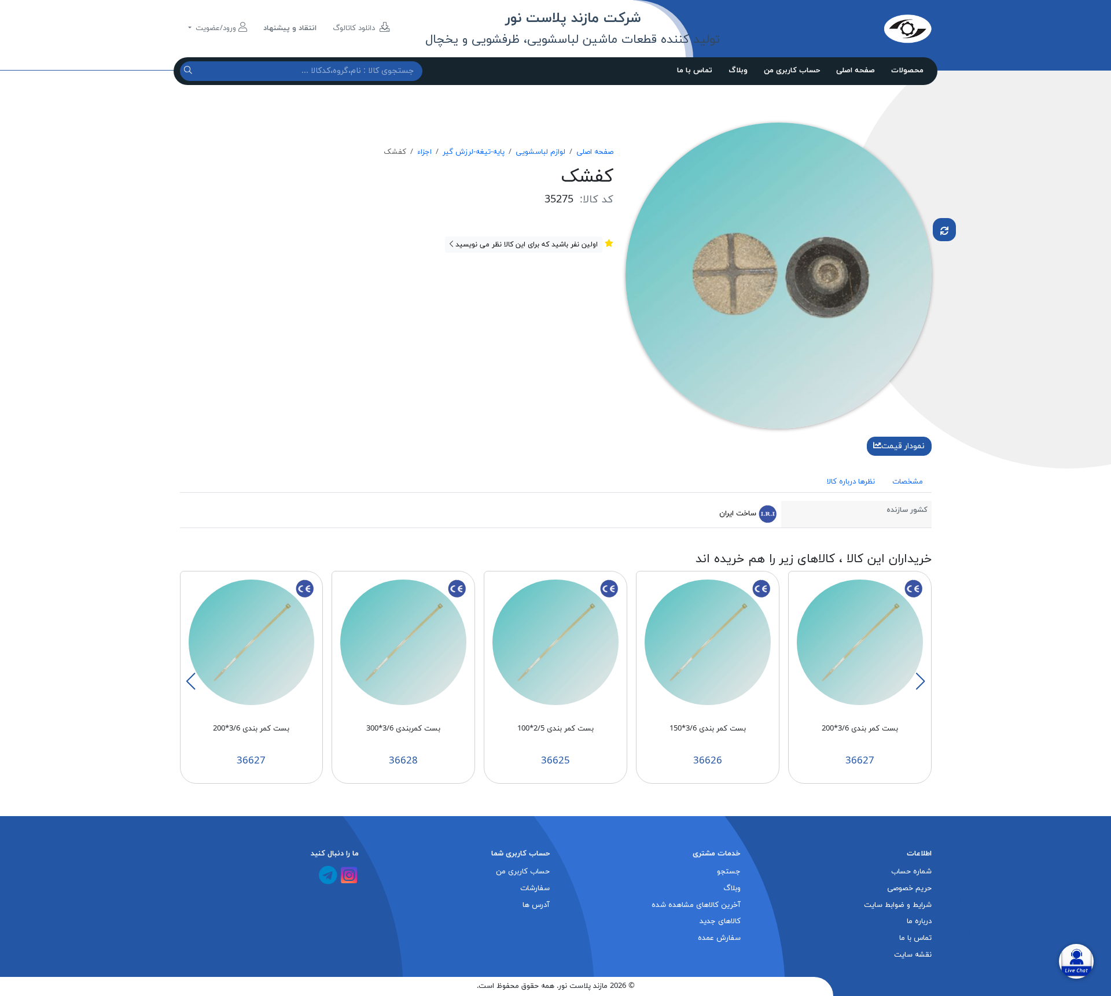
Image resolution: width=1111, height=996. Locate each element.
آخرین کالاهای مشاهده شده (696, 905)
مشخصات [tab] (907, 482)
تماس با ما (694, 70)
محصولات (907, 70)
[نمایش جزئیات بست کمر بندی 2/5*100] (555, 642)
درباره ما (919, 921)
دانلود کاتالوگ (355, 28)
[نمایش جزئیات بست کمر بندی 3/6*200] (860, 642)
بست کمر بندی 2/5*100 (555, 729)
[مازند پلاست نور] (853, 28)
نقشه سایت (913, 955)
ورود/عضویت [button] (215, 28)
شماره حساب (911, 871)
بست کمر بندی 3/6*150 (707, 729)
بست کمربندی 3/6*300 (403, 729)
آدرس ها (536, 905)
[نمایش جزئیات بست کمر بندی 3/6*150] (708, 642)
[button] (920, 681)
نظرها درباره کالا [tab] (851, 482)
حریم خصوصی (909, 888)
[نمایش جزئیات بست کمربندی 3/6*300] (403, 642)
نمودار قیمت (903, 446)
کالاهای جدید (720, 921)
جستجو (729, 871)
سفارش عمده (719, 938)
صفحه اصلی (855, 70)
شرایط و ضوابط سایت (898, 905)
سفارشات (535, 888)
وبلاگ (738, 70)
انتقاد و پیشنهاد (290, 28)
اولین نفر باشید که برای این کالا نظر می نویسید (525, 244)
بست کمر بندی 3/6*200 (860, 729)
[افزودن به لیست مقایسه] (944, 229)
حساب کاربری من (792, 70)
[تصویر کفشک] (779, 275)
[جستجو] (189, 70)
